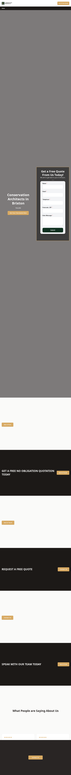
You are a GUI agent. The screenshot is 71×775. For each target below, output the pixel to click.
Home (3, 8)
